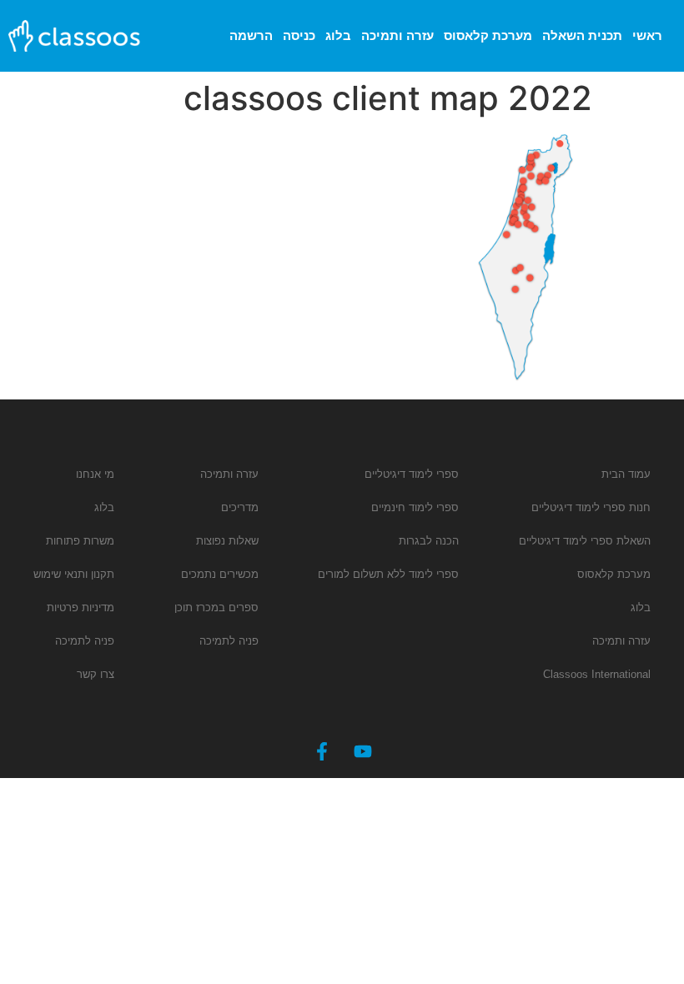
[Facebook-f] (322, 751)
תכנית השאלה (582, 35)
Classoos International (597, 674)
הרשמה (251, 35)
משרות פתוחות (80, 541)
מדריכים (240, 507)
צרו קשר (95, 674)
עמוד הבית (626, 474)
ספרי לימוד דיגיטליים (412, 474)
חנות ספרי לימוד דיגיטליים (591, 507)
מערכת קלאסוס (488, 35)
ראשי (647, 35)
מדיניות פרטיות (80, 607)
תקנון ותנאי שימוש (73, 574)
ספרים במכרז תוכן (216, 607)
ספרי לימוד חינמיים (415, 507)
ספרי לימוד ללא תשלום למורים (388, 574)
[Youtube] (363, 751)
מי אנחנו (95, 474)
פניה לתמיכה (229, 641)
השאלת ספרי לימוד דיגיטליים (585, 541)
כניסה (299, 35)
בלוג (338, 35)
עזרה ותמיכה (397, 35)
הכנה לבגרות (429, 541)
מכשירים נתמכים (220, 574)
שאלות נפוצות (227, 541)
